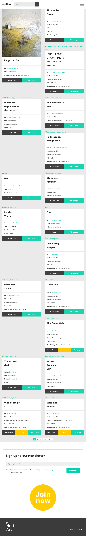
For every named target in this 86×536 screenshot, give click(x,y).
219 (45, 439)
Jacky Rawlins (56, 189)
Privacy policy (76, 529)
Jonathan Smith (14, 223)
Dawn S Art (56, 413)
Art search (55, 254)
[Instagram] (71, 524)
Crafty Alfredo (57, 376)
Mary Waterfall (14, 295)
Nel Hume (12, 372)
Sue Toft (55, 331)
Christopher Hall (14, 117)
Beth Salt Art (56, 293)
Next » (50, 439)
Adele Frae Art (14, 68)
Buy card (64, 350)
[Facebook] (63, 524)
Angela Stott (56, 21)
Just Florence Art (15, 186)
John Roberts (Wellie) (59, 148)
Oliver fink (12, 413)
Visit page (31, 80)
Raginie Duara (56, 220)
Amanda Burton (57, 113)
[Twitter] (80, 524)
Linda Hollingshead (58, 72)
